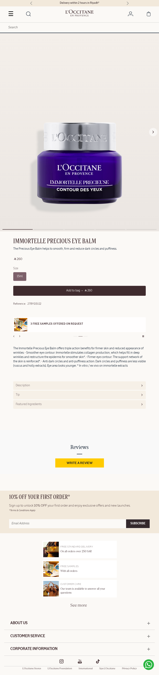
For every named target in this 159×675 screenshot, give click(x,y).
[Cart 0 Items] (149, 14)
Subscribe (137, 523)
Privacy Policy (129, 668)
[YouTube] (80, 661)
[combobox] (79, 28)
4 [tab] (110, 229)
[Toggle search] (28, 14)
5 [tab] (141, 229)
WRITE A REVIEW (80, 463)
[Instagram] (61, 661)
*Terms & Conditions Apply (22, 510)
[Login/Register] (130, 14)
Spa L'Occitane (107, 668)
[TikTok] (98, 661)
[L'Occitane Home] (79, 13)
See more (78, 605)
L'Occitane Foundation (60, 668)
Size (15, 268)
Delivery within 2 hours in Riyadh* (79, 3)
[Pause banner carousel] (143, 336)
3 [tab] (79, 229)
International (86, 668)
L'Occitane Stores (31, 668)
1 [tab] (17, 229)
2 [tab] (49, 229)
